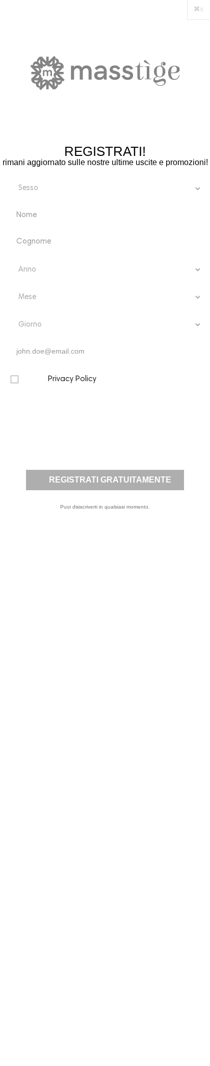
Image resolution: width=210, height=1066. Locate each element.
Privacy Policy (72, 379)
